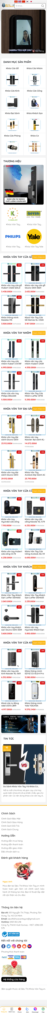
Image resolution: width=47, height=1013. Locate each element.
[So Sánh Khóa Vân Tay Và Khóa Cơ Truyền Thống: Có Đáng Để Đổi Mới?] (23, 764)
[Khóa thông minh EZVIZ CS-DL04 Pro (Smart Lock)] (35, 659)
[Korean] (27, 1)
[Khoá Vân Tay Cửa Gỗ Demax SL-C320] (35, 305)
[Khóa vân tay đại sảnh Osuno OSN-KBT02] (11, 460)
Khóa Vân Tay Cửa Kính (19, 642)
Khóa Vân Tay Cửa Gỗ (18, 256)
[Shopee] (24, 946)
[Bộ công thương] (10, 934)
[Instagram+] (14, 946)
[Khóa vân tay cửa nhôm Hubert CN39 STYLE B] (35, 349)
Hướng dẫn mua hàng (12, 840)
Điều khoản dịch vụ (10, 851)
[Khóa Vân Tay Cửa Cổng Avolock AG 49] (35, 539)
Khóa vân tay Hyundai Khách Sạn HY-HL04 (34, 628)
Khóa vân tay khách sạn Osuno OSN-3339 (11, 628)
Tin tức (8, 738)
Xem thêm (38, 257)
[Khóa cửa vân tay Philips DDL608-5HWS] (11, 381)
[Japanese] (31, 1)
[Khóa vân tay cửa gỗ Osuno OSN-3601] (35, 273)
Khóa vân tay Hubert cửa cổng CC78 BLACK (11, 552)
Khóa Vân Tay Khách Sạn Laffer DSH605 (35, 596)
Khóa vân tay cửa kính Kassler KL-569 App (11, 672)
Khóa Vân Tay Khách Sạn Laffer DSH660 (11, 596)
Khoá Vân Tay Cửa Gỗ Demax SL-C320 (34, 318)
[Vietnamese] (16, 1)
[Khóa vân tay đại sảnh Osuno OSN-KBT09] (11, 425)
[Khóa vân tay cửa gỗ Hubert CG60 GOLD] (11, 273)
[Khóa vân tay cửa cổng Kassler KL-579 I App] (35, 507)
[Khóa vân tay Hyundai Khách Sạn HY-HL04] (35, 615)
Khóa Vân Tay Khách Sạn (20, 566)
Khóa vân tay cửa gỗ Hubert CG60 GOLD (11, 286)
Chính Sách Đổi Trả (10, 826)
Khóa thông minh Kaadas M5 (9, 318)
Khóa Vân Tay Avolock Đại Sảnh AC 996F (35, 473)
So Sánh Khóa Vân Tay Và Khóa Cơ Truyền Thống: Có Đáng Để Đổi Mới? (21, 786)
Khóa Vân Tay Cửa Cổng (20, 490)
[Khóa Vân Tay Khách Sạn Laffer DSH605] (35, 583)
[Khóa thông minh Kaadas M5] (11, 305)
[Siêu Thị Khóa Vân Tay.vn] (8, 5)
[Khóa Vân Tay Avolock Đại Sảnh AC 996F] (35, 460)
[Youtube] (19, 946)
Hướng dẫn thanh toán (12, 844)
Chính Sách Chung (9, 829)
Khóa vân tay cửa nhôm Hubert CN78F (11, 362)
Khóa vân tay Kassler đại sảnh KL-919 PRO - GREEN (35, 438)
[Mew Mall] (19, 724)
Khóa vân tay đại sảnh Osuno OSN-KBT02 (10, 473)
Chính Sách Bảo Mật (10, 818)
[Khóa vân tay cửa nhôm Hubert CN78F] (11, 349)
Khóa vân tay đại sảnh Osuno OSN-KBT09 (10, 438)
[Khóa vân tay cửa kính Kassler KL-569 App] (11, 659)
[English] (19, 1)
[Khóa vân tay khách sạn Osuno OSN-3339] (11, 615)
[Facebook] (3, 946)
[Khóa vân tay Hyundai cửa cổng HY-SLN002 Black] (11, 507)
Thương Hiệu (12, 161)
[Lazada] (29, 946)
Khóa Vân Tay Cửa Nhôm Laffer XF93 (34, 394)
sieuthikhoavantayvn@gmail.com (24, 918)
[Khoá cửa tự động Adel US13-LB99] (11, 691)
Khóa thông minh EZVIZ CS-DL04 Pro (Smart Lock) (34, 672)
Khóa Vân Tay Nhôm (17, 332)
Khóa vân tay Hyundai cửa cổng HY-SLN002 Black (10, 520)
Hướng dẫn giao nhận (11, 848)
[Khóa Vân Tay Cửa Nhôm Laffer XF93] (35, 381)
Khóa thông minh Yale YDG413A (33, 704)
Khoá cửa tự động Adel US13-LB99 (10, 704)
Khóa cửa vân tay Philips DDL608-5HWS (10, 394)
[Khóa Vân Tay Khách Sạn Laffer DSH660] (11, 583)
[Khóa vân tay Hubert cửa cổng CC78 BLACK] (11, 539)
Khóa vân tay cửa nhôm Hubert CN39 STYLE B (34, 362)
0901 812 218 (15, 922)
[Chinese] (23, 1)
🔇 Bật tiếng (38, 51)
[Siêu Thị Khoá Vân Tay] (23, 185)
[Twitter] (9, 946)
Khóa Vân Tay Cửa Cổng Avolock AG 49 (35, 552)
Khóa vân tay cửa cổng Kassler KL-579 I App (35, 520)
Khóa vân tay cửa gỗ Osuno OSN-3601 (35, 286)
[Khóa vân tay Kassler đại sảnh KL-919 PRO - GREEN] (35, 425)
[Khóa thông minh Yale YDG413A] (35, 691)
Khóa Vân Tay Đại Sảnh (19, 408)
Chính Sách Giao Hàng (12, 822)
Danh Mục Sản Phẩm (17, 62)
